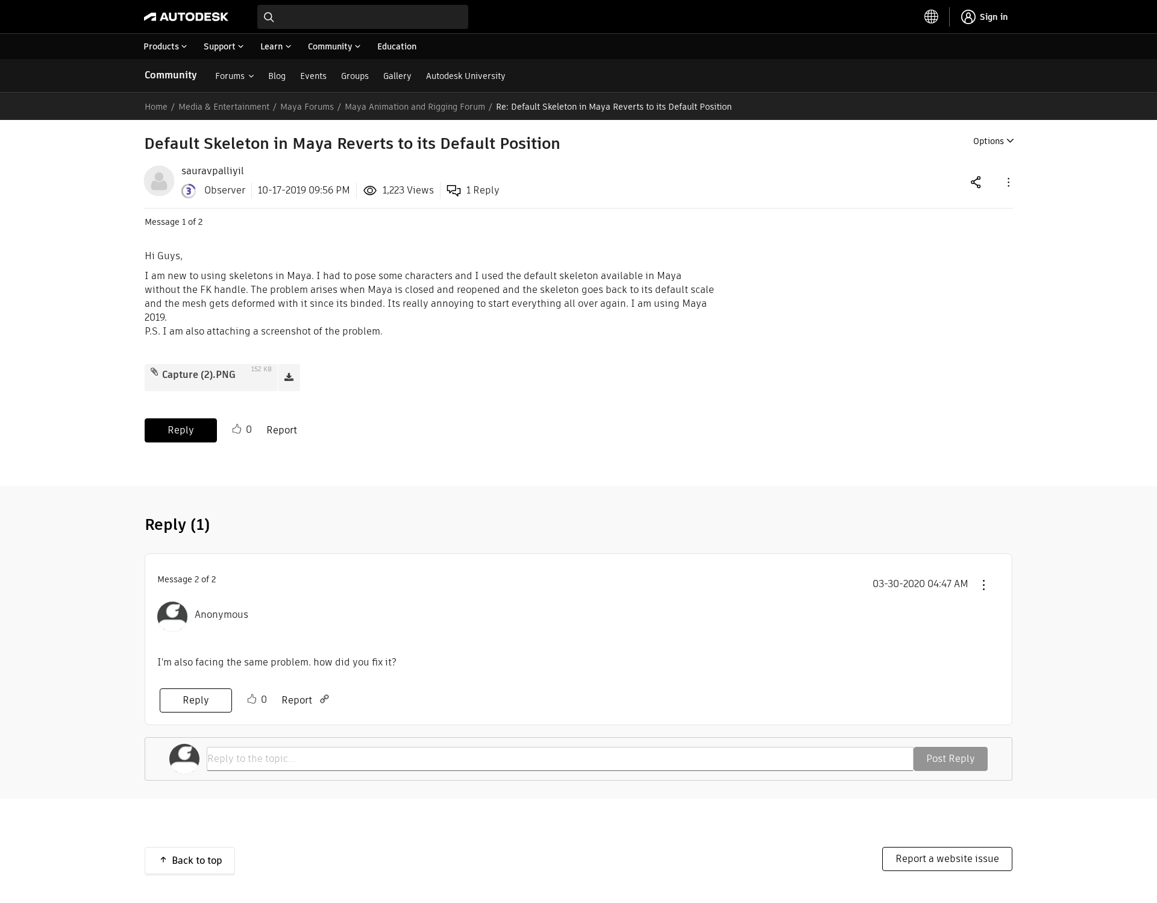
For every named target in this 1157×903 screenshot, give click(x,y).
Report (281, 430)
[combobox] (362, 17)
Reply (181, 430)
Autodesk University (466, 76)
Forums (230, 76)
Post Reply (950, 759)
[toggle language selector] (931, 17)
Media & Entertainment (223, 107)
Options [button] (988, 141)
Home (156, 107)
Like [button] (237, 429)
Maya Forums (307, 107)
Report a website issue (947, 859)
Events (313, 76)
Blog (277, 76)
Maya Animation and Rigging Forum (415, 107)
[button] (1007, 181)
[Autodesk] (186, 17)
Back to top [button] (197, 860)
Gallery (397, 76)
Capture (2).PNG (199, 375)
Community (171, 75)
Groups (355, 76)
